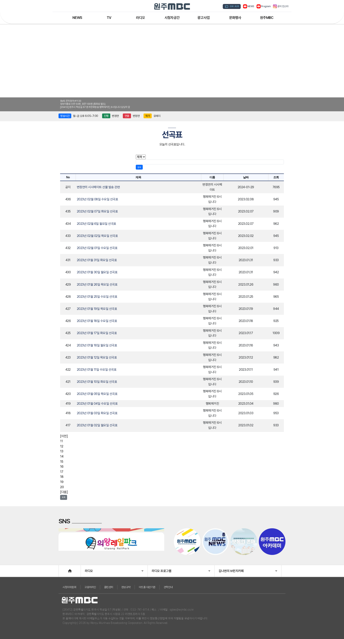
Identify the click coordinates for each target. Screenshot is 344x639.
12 (61, 446)
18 (61, 477)
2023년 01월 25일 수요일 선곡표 (97, 297)
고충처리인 (90, 587)
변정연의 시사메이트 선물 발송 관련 (98, 187)
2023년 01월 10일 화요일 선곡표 (97, 382)
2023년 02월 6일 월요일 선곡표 (96, 224)
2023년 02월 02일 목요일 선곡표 (97, 236)
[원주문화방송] (172, 6)
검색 (139, 167)
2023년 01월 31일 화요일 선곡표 (97, 260)
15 (61, 461)
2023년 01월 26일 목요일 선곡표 (97, 284)
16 (61, 466)
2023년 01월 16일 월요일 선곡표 (97, 345)
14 (61, 456)
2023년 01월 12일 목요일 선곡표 (97, 357)
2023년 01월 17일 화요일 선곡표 (97, 333)
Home (63, 569)
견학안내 (168, 587)
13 (61, 451)
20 (62, 487)
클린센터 (108, 587)
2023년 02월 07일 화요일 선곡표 (97, 211)
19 (61, 482)
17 (61, 472)
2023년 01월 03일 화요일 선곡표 (97, 413)
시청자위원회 (69, 587)
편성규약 (126, 587)
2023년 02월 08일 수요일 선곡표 (97, 199)
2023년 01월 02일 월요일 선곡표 (97, 425)
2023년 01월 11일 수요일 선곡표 (97, 369)
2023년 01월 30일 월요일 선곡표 (97, 272)
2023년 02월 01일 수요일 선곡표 (97, 248)
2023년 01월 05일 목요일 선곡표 (97, 394)
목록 (63, 497)
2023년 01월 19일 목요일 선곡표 (97, 309)
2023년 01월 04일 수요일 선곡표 (97, 403)
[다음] (64, 492)
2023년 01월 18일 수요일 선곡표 (97, 321)
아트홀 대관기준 (147, 587)
